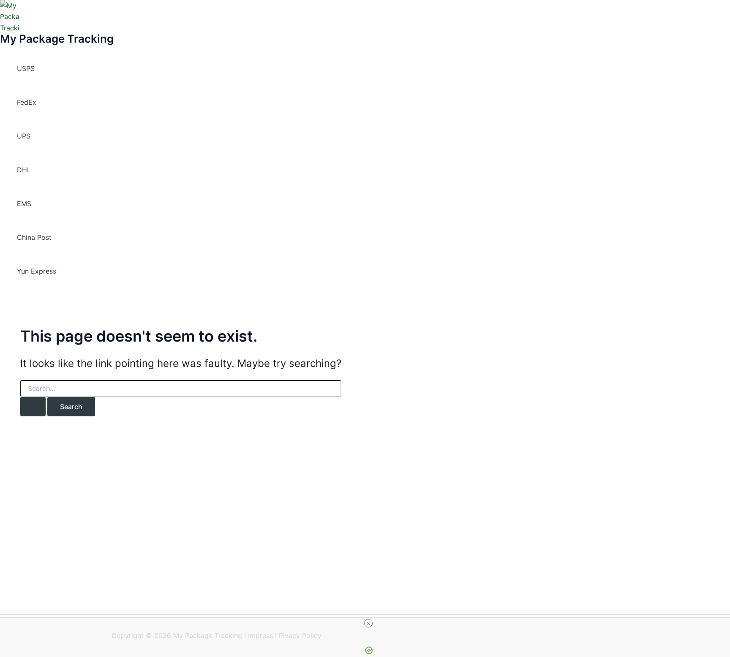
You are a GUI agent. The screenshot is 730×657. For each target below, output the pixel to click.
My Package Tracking (57, 38)
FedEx (26, 102)
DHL (24, 170)
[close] (368, 623)
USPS (26, 68)
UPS (23, 136)
